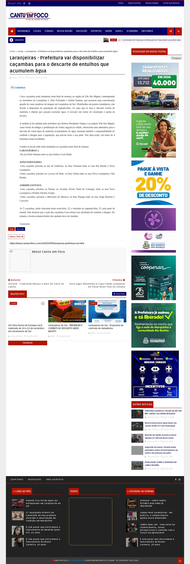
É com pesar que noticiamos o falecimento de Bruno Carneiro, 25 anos (43, 542)
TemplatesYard (76, 560)
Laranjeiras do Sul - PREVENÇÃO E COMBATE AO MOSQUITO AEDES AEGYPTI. (65, 328)
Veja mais (120, 293)
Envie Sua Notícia (171, 3)
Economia (132, 31)
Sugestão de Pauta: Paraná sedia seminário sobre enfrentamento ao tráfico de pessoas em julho (161, 450)
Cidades (49, 31)
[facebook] (24, 3)
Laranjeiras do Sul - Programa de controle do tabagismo (105, 327)
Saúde (108, 31)
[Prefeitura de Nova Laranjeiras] (153, 182)
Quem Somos (134, 3)
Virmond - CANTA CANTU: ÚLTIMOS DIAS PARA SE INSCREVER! (153, 503)
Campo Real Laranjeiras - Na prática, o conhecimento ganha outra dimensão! (156, 515)
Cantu (53, 303)
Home (12, 51)
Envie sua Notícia (54, 479)
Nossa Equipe (152, 3)
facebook (28, 343)
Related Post (17, 294)
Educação (81, 31)
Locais (37, 31)
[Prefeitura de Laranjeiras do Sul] (155, 86)
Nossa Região (65, 31)
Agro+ (119, 31)
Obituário (147, 31)
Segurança (23, 31)
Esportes (96, 31)
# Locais (20, 229)
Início (120, 3)
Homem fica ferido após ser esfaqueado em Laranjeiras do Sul (43, 503)
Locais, (44, 77)
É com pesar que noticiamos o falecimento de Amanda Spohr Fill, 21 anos (43, 530)
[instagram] (29, 3)
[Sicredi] (153, 135)
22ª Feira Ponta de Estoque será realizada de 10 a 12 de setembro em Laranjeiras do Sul (26, 328)
